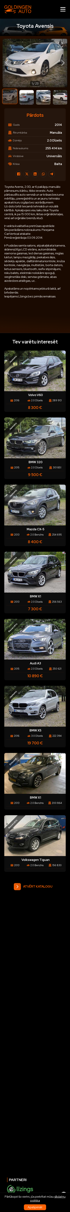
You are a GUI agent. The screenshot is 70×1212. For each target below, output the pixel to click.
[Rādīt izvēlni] (63, 9)
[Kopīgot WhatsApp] (43, 174)
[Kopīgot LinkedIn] (35, 174)
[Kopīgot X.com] (27, 174)
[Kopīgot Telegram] (51, 174)
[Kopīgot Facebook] (18, 174)
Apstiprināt (35, 1207)
